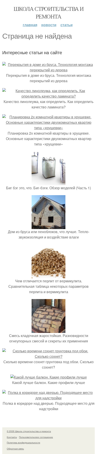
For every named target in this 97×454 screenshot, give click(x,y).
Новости (48, 24)
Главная (30, 24)
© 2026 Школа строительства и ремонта (29, 431)
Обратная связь (15, 448)
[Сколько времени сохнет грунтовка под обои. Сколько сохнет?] (48, 356)
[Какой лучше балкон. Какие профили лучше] (48, 377)
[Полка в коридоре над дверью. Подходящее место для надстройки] (48, 397)
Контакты (12, 437)
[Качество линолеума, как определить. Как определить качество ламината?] (48, 96)
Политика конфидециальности (23, 442)
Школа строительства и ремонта (48, 12)
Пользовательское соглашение (36, 437)
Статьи (66, 24)
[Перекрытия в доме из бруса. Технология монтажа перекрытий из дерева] (48, 70)
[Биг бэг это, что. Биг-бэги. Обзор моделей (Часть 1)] (48, 182)
